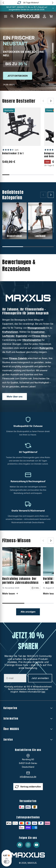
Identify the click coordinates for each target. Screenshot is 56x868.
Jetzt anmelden (40, 678)
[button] (12, 16)
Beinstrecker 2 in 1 (12, 153)
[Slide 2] (52, 56)
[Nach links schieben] (43, 101)
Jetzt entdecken (17, 75)
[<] (3, 3)
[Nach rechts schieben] (51, 101)
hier (43, 691)
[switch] (6, 861)
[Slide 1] (52, 48)
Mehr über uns (14, 396)
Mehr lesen (8, 593)
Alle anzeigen (28, 611)
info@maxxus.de (28, 776)
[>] (53, 3)
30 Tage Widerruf (31, 2)
